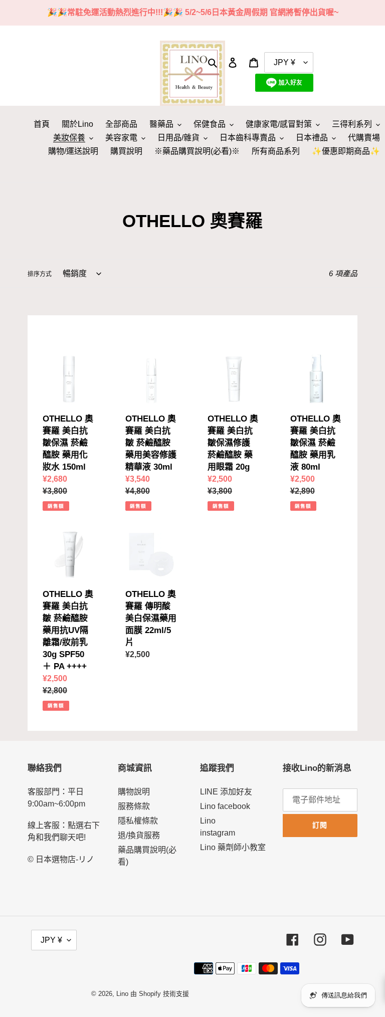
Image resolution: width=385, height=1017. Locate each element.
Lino (122, 993)
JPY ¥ (51, 940)
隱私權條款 (138, 821)
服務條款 (134, 806)
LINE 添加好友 (226, 791)
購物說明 (134, 791)
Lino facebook (225, 806)
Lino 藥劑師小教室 (233, 847)
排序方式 (40, 274)
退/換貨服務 (139, 835)
